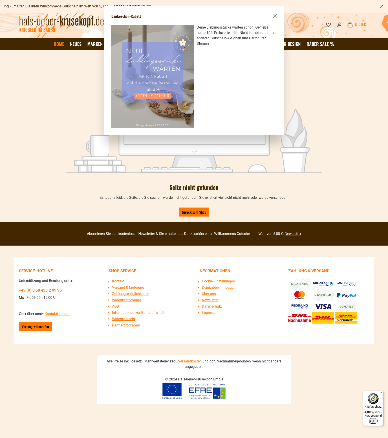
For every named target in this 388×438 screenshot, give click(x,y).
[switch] (373, 421)
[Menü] (381, 393)
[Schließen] (274, 16)
